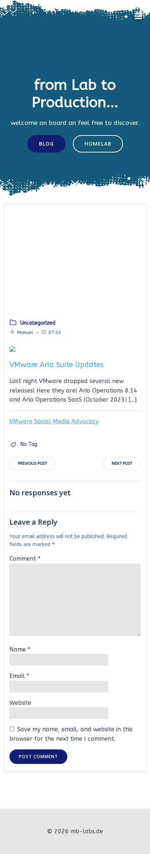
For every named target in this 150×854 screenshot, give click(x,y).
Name (19, 649)
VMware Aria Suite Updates (56, 365)
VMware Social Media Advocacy (53, 421)
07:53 (54, 332)
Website (20, 702)
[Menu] (138, 16)
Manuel (25, 332)
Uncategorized (37, 323)
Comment (24, 558)
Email (19, 675)
